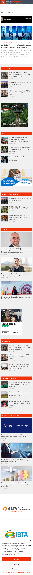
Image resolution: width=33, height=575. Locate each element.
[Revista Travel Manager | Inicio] (11, 2)
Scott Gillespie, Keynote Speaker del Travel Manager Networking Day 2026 (19, 149)
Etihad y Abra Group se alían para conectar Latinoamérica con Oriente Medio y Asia (19, 366)
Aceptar (16, 559)
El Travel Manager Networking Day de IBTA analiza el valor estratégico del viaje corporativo (19, 139)
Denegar (16, 564)
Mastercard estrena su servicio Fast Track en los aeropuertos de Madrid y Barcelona (19, 74)
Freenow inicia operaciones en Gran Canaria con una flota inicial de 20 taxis (19, 403)
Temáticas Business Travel (10, 42)
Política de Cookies (7, 572)
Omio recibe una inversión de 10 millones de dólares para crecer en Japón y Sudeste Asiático (15, 436)
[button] (30, 540)
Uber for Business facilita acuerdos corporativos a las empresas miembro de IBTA (20, 159)
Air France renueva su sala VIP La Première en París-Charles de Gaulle (20, 93)
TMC (21, 42)
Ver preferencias (16, 569)
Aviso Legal (27, 572)
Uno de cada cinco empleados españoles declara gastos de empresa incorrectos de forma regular (14, 485)
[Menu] (31, 2)
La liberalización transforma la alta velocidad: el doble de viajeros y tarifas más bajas (20, 394)
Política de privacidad (18, 572)
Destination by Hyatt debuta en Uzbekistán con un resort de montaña (19, 217)
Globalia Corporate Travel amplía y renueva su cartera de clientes (16, 46)
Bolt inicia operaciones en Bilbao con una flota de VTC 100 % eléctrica (19, 384)
